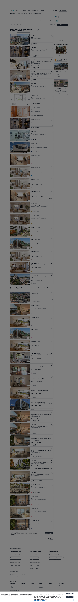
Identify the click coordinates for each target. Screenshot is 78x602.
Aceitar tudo (70, 593)
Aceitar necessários (70, 596)
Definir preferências (70, 599)
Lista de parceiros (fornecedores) (39, 600)
